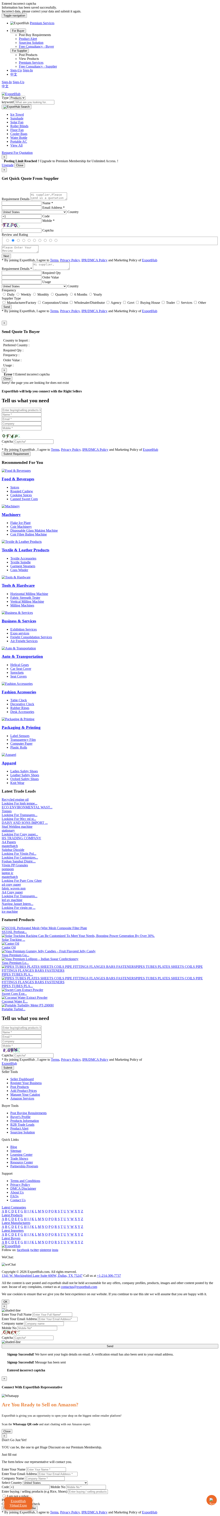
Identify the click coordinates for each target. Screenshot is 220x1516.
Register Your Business (26, 1083)
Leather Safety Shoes (24, 775)
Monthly (43, 294)
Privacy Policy (70, 260)
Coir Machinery (21, 526)
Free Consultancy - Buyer (36, 46)
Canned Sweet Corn (24, 499)
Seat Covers (18, 676)
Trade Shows (19, 1158)
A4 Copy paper (12, 892)
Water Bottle (18, 137)
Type (5, 98)
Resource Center (21, 1162)
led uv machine (12, 900)
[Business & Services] (17, 612)
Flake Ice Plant (20, 523)
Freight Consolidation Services (31, 637)
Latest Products (12, 1215)
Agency (116, 302)
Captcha (47, 230)
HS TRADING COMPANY (21, 838)
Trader (170, 302)
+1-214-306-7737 (109, 1275)
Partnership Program (24, 1166)
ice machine (10, 911)
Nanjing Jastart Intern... (17, 904)
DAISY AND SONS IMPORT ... (25, 823)
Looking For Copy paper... (20, 834)
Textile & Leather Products (25, 550)
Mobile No (9, 1328)
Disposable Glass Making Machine (34, 530)
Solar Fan (16, 122)
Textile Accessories (23, 558)
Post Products (19, 1087)
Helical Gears (19, 665)
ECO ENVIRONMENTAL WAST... (27, 807)
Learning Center (21, 1154)
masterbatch (10, 846)
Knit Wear (17, 783)
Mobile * (48, 220)
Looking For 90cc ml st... (19, 819)
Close (19, 165)
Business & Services (19, 621)
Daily (11, 294)
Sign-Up (16, 70)
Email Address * (53, 207)
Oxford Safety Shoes (24, 779)
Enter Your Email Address (19, 1319)
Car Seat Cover (20, 668)
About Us (17, 1192)
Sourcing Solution (31, 42)
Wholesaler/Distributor (89, 302)
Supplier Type (11, 298)
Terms (54, 260)
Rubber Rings (19, 708)
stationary (8, 830)
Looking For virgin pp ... (18, 907)
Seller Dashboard (22, 1079)
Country (73, 212)
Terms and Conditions (25, 1181)
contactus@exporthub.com (79, 1287)
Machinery (11, 514)
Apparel (9, 763)
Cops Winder (19, 570)
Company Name (13, 1478)
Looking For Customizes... (20, 857)
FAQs (14, 1196)
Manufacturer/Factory (21, 302)
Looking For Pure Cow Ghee (22, 880)
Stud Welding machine (17, 826)
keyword (8, 102)
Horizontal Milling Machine (29, 594)
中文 (13, 74)
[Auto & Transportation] (19, 648)
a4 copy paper (11, 884)
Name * (47, 203)
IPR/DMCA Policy (94, 260)
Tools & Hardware (18, 585)
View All (16, 145)
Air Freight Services (24, 641)
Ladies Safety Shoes (24, 771)
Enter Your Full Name (17, 1314)
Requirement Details (15, 199)
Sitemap (15, 1151)
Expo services (19, 633)
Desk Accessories (22, 712)
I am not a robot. (18, 1496)
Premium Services (31, 62)
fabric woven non (14, 888)
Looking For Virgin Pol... (19, 853)
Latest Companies (14, 1207)
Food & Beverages (18, 479)
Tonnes (7, 811)
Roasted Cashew (21, 491)
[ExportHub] (11, 94)
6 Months (80, 294)
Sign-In (28, 70)
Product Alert (28, 39)
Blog (13, 1147)
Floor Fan (17, 130)
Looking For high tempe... (19, 803)
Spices (14, 487)
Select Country (12, 1482)
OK (5, 1301)
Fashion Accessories (19, 692)
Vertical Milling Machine (27, 601)
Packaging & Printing (21, 727)
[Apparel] (9, 754)
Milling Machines (22, 605)
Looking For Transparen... (19, 815)
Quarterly (61, 294)
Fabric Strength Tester (25, 597)
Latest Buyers (11, 1238)
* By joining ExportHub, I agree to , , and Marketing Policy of (79, 1512)
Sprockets (17, 672)
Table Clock (18, 700)
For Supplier (19, 50)
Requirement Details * (17, 269)
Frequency (9, 290)
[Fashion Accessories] (17, 683)
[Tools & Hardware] (16, 577)
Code (46, 216)
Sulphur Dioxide (13, 850)
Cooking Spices (21, 495)
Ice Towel (17, 114)
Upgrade (8, 165)
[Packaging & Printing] (18, 719)
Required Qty (51, 273)
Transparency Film (23, 739)
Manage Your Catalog (25, 1094)
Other (202, 302)
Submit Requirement (16, 453)
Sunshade (16, 118)
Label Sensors (19, 736)
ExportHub (149, 260)
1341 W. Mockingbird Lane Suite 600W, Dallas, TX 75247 (42, 1275)
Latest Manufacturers (16, 1223)
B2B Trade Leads (22, 1124)
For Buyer (18, 30)
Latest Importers (13, 1230)
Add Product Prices (23, 1090)
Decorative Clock (22, 704)
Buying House (150, 302)
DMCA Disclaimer (23, 1188)
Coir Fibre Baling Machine (28, 534)
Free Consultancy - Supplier (38, 66)
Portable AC (18, 141)
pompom (8, 869)
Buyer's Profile (20, 1117)
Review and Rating (15, 234)
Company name (12, 1323)
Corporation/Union (55, 302)
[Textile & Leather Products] (22, 541)
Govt (130, 302)
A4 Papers (9, 842)
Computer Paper (21, 743)
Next (6, 256)
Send (6, 307)
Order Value (50, 277)
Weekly (26, 294)
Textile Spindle (20, 562)
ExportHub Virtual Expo (18, 1503)
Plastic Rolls (18, 747)
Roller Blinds (19, 126)
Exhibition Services (23, 629)
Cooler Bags (18, 134)
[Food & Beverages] (16, 470)
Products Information (24, 1121)
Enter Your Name (13, 1469)
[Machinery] (11, 506)
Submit (7, 1067)
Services (186, 302)
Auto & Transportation (22, 656)
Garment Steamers (22, 566)
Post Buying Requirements (28, 1113)
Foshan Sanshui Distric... (19, 861)
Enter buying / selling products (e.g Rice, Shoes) (34, 1491)
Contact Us (18, 1200)
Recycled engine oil (15, 799)
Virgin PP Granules (15, 865)
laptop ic (7, 873)
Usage (46, 282)
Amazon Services (22, 1098)
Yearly (97, 294)
